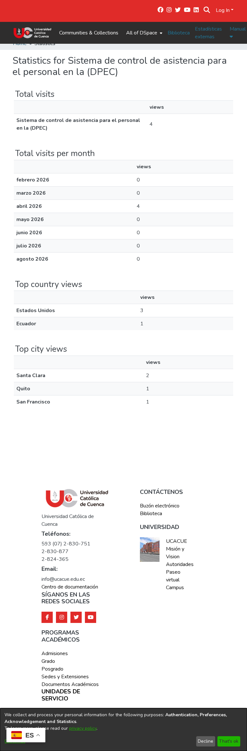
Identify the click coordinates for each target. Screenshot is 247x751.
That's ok (228, 741)
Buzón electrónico (159, 505)
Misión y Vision (175, 552)
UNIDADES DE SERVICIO (60, 695)
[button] (207, 10)
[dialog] (123, 729)
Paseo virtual (173, 576)
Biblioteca (179, 32)
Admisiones (54, 653)
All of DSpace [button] (141, 32)
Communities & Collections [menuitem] (88, 32)
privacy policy (82, 728)
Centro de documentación (69, 586)
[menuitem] (143, 33)
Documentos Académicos (70, 684)
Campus (175, 587)
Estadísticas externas (208, 32)
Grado (48, 661)
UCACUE (176, 541)
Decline (205, 741)
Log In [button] (223, 10)
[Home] (32, 32)
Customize (15, 741)
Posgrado (52, 668)
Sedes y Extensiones (65, 676)
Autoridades (179, 564)
